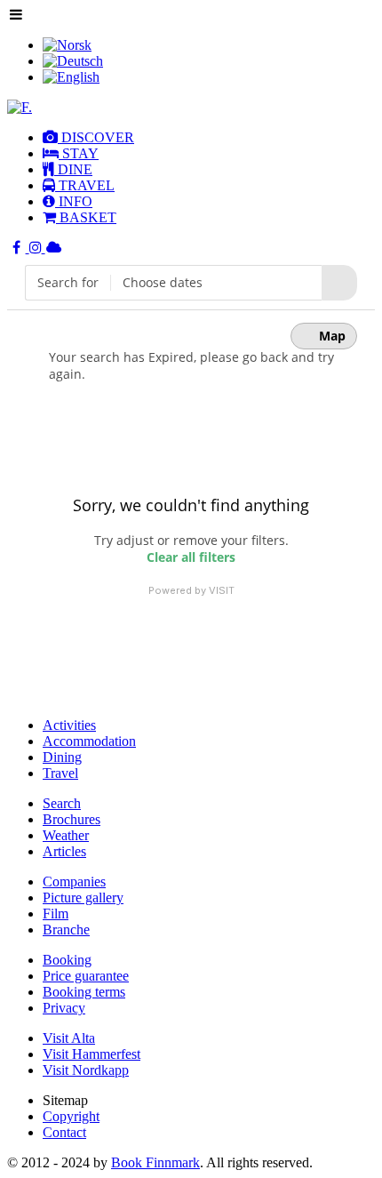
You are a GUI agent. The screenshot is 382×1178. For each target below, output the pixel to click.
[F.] (19, 107)
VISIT (222, 590)
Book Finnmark (155, 1162)
